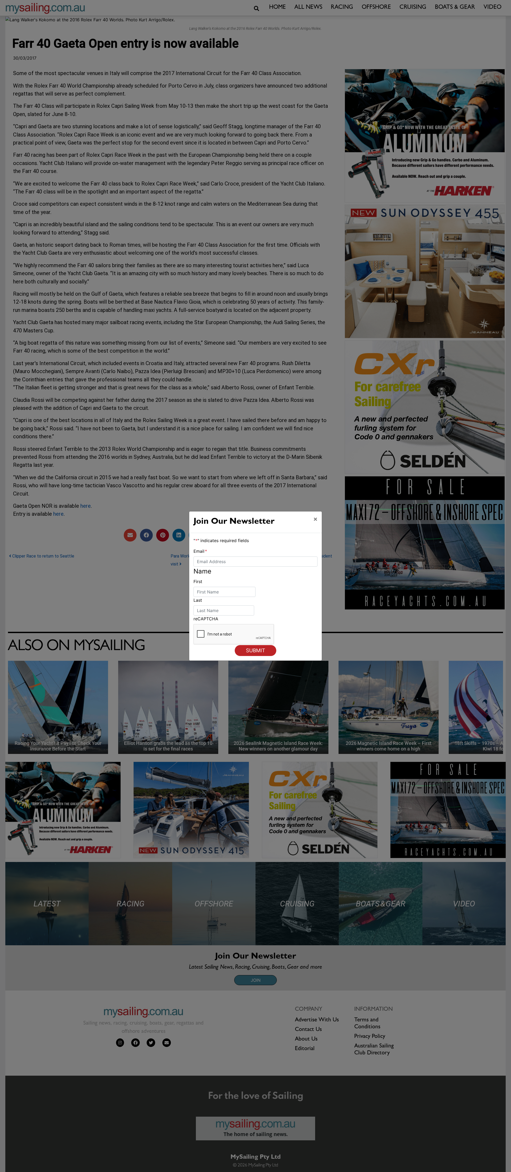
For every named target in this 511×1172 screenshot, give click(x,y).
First (197, 581)
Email (200, 551)
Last (197, 600)
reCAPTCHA (205, 618)
